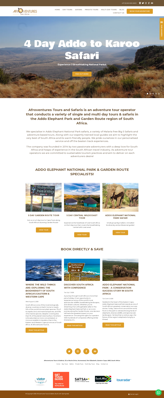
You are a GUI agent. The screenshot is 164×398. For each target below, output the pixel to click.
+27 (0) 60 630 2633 (129, 3)
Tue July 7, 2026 (69, 292)
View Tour (43, 230)
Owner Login (134, 394)
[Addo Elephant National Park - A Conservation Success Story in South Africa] (120, 270)
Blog (121, 10)
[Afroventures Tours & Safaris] (25, 11)
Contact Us (118, 13)
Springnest (65, 394)
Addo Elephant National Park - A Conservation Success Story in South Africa (118, 289)
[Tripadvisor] (152, 3)
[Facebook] (149, 3)
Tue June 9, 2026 (107, 298)
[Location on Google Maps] (140, 3)
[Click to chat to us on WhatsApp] (158, 392)
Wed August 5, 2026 (32, 301)
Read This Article (36, 330)
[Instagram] (146, 3)
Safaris (78, 10)
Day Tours (67, 10)
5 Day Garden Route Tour (43, 215)
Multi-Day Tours (109, 10)
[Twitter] (143, 3)
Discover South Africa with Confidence (79, 286)
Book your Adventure (140, 11)
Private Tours (91, 10)
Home (57, 10)
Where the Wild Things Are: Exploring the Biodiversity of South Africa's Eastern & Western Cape (41, 290)
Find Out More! (81, 74)
